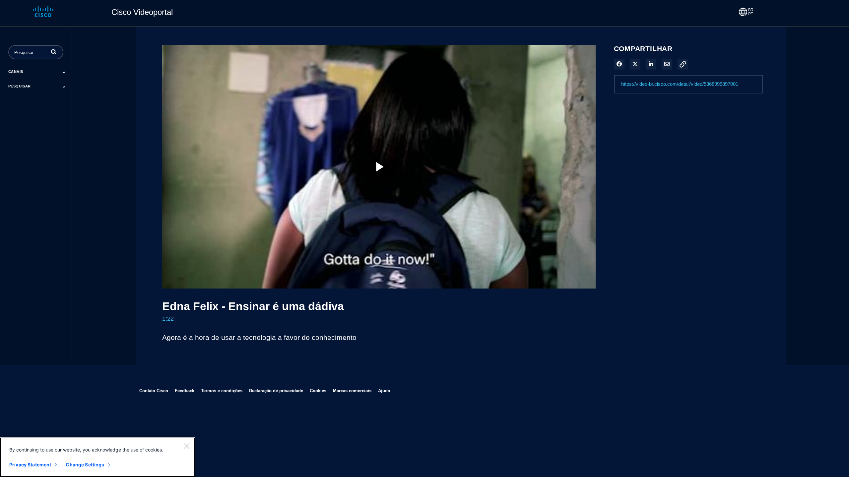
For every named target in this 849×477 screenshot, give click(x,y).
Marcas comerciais (352, 390)
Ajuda (384, 390)
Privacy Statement (30, 464)
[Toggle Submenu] (64, 72)
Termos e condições (221, 390)
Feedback (184, 390)
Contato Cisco (153, 390)
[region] (97, 457)
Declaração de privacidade (276, 390)
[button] (54, 52)
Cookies (318, 390)
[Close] (186, 446)
